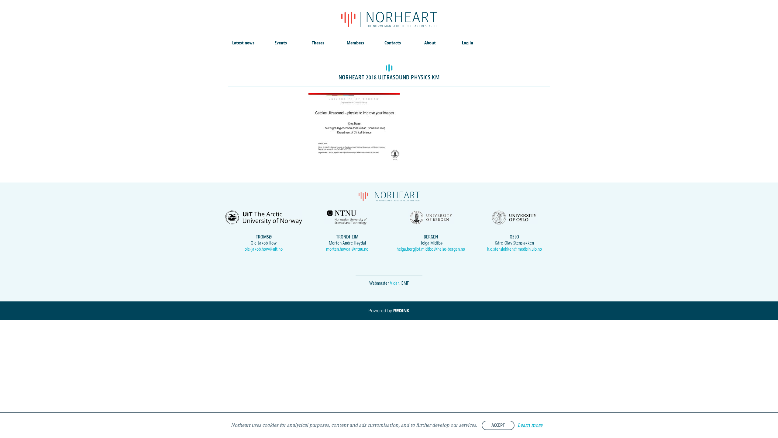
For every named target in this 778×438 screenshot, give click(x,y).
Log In (467, 43)
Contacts (392, 43)
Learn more (530, 425)
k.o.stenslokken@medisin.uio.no (514, 249)
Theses (318, 43)
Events (280, 43)
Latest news (243, 43)
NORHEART (389, 19)
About (430, 43)
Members (355, 43)
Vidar (394, 283)
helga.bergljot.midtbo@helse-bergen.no (431, 249)
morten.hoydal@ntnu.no (347, 249)
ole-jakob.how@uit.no (264, 249)
